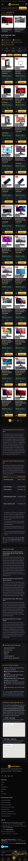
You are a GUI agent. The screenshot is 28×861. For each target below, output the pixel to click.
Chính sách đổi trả (5, 809)
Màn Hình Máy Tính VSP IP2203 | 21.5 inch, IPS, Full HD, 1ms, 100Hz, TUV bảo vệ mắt (20, 341)
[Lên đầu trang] (2, 854)
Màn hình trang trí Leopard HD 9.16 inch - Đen (7, 189)
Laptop (2, 782)
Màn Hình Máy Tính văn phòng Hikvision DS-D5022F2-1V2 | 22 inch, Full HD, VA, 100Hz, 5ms (6, 249)
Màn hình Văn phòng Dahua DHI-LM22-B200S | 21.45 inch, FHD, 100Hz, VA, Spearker (20, 249)
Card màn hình (4, 787)
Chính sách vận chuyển (6, 804)
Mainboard (6, 652)
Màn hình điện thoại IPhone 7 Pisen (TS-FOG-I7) (7, 128)
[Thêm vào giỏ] (3, 82)
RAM (2, 791)
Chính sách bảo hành (5, 802)
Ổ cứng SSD (3, 793)
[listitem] (7, 24)
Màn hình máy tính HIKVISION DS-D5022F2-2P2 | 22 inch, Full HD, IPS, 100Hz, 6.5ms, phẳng (7, 371)
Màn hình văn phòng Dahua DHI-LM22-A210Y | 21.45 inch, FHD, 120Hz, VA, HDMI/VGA (7, 280)
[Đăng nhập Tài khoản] (23, 4)
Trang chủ (3, 12)
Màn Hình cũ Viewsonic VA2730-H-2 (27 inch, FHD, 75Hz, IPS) (19, 99)
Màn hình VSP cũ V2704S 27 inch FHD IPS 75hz (7, 219)
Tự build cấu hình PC (9, 656)
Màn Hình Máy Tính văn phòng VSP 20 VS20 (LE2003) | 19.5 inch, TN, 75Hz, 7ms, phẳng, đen (20, 159)
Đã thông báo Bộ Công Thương (17, 695)
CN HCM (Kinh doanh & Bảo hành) (11, 822)
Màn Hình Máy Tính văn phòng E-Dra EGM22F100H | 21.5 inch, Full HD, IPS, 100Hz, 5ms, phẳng (20, 310)
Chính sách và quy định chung (7, 807)
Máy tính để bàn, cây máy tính (11, 658)
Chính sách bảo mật (5, 816)
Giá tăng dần (17, 55)
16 (17, 420)
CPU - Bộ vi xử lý (8, 650)
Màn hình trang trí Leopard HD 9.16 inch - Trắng (20, 189)
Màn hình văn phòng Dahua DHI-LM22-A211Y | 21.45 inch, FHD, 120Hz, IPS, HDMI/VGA (20, 371)
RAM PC (6, 654)
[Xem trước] (3, 50)
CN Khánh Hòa (6, 826)
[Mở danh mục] (2, 4)
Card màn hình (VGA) (9, 648)
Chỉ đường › (20, 824)
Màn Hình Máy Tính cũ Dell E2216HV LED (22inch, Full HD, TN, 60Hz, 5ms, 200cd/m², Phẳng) (20, 280)
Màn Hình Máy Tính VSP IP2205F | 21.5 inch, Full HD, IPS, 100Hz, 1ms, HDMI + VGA (7, 341)
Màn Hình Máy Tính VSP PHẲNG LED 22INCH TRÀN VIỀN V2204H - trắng (7, 310)
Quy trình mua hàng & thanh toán (8, 813)
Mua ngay (9, 82)
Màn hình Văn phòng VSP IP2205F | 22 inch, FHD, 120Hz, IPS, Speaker (6, 402)
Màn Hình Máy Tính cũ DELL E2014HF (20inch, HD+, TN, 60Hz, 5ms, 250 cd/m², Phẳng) (7, 159)
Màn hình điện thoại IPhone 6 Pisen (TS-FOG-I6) (7, 71)
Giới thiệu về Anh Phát (6, 800)
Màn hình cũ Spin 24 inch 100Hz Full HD (20, 71)
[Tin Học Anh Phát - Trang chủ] (14, 4)
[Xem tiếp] (25, 50)
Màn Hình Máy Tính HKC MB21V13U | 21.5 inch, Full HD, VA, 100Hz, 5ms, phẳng (20, 219)
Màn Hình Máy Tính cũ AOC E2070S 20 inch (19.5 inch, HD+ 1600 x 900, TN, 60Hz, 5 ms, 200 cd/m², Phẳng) (20, 128)
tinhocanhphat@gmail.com (9, 831)
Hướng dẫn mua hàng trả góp (7, 811)
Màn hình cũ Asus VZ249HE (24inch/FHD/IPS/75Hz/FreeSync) (7, 99)
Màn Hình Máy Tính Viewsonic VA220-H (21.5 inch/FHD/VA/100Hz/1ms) (20, 402)
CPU (2, 784)
